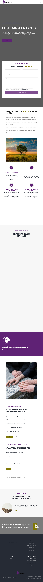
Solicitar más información (13, 436)
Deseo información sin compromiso (36, 526)
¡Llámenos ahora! (11, 469)
